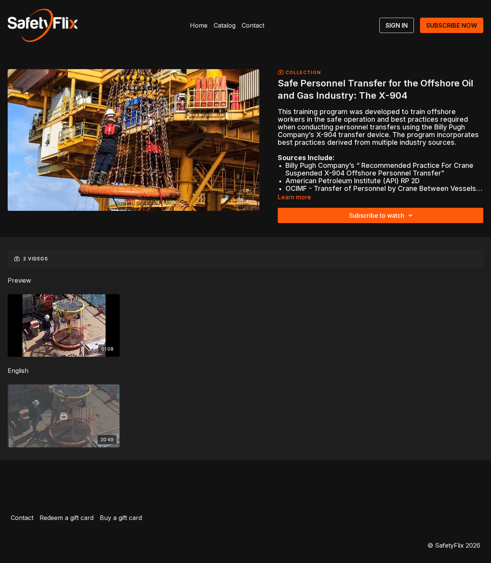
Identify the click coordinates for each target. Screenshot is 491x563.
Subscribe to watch (376, 215)
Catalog (225, 25)
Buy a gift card (121, 518)
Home (199, 25)
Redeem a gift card (67, 518)
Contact (253, 25)
